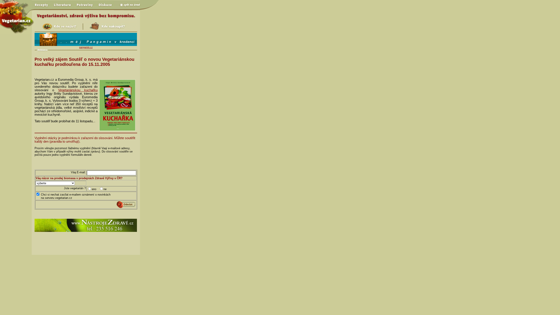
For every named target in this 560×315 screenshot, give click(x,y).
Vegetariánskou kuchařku (78, 90)
